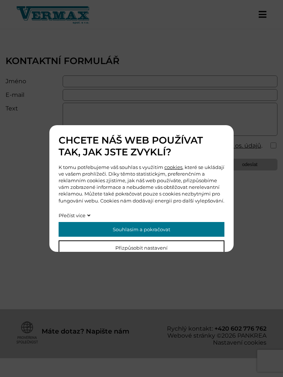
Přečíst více (72, 215)
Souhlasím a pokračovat (141, 229)
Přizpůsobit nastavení (141, 248)
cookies (173, 167)
